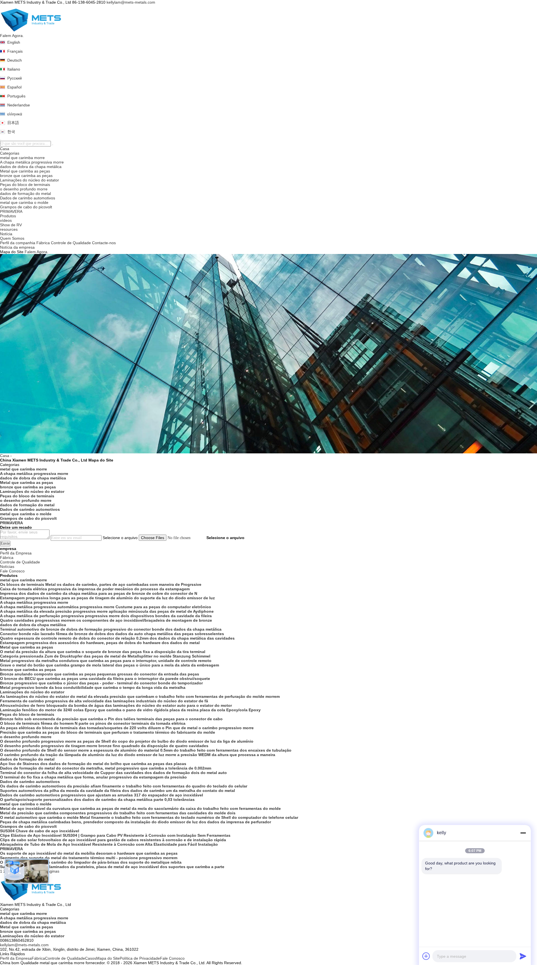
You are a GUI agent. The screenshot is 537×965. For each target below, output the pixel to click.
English (13, 42)
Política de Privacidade (140, 958)
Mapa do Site (108, 958)
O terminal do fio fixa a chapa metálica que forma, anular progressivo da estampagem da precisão (93, 777)
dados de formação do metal (25, 193)
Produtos (8, 216)
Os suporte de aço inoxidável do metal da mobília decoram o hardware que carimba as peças (89, 853)
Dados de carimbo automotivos (27, 198)
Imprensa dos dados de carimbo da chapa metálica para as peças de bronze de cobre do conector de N (98, 593)
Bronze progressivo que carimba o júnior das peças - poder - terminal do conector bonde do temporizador (101, 683)
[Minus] (523, 832)
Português (16, 96)
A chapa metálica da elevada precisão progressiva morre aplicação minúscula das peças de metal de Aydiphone (107, 611)
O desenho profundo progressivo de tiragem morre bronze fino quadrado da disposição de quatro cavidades (104, 745)
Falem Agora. (12, 35)
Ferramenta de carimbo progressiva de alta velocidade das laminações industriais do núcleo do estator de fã (104, 701)
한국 (11, 131)
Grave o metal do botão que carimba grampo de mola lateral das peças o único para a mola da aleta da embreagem (109, 665)
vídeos (6, 220)
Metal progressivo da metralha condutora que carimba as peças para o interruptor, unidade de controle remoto (105, 660)
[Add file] (426, 956)
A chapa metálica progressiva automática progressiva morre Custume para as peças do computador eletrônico (105, 607)
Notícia (6, 234)
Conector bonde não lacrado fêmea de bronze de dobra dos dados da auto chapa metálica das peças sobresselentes (112, 633)
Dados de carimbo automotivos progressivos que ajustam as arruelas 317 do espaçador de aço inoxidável (101, 795)
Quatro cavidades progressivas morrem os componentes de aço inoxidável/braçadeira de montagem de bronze (106, 620)
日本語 (13, 122)
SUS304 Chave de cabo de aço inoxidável (39, 831)
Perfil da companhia (17, 243)
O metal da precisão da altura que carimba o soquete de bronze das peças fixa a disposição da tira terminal (102, 651)
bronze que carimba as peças (26, 175)
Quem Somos (12, 238)
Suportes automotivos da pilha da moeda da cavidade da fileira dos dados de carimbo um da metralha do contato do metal (117, 790)
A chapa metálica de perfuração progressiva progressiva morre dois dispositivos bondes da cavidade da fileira (106, 616)
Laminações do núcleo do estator (29, 180)
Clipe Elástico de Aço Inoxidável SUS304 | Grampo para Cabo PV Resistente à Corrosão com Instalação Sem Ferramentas (115, 835)
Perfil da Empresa (16, 958)
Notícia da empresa (17, 247)
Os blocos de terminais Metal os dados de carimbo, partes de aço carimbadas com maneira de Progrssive (100, 584)
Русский (14, 78)
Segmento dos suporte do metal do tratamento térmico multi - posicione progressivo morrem (88, 858)
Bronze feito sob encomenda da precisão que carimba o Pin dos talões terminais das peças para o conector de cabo (111, 719)
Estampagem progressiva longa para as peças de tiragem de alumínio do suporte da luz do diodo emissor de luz (107, 598)
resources (9, 229)
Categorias (9, 153)
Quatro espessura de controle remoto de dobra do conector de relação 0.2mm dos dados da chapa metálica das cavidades (117, 638)
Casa (4, 148)
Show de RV (11, 225)
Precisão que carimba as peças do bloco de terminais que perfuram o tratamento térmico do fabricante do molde (107, 732)
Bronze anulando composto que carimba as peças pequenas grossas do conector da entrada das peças (99, 674)
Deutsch (14, 60)
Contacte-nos (104, 243)
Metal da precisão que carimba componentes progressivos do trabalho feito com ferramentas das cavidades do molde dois (117, 813)
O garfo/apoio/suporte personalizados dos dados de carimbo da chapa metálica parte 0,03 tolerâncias (97, 799)
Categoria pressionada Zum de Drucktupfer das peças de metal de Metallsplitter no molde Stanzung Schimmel (105, 656)
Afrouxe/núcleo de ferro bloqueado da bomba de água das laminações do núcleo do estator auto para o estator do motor (116, 705)
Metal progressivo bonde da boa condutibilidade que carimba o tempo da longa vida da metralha (92, 687)
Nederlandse (18, 105)
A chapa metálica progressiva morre (32, 162)
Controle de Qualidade (71, 243)
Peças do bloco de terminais (25, 184)
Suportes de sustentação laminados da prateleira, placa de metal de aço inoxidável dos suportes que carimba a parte (112, 866)
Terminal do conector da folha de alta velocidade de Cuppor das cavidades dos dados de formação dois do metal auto (113, 772)
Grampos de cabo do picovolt (26, 207)
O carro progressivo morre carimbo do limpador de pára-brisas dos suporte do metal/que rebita (91, 862)
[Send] (523, 956)
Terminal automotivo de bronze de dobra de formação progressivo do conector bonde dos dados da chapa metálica (111, 629)
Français (15, 51)
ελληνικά (14, 114)
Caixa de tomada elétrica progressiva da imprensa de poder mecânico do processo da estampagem (95, 589)
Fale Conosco (172, 958)
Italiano (13, 69)
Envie (5, 543)
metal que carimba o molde (24, 202)
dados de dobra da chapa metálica (31, 166)
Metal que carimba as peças (25, 171)
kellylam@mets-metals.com (131, 2)
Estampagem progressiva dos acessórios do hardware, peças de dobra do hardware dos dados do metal (100, 642)
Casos (90, 958)
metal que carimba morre (22, 157)
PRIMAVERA (11, 211)
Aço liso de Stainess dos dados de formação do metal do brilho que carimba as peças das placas (93, 763)
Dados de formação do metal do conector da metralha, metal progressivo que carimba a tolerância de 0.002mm (105, 768)
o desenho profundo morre (24, 189)
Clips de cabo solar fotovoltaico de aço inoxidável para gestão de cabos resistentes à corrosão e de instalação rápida (113, 840)
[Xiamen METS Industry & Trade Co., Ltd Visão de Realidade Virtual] (14, 871)
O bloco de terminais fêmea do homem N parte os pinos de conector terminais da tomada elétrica (92, 723)
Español (14, 87)
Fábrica (43, 243)
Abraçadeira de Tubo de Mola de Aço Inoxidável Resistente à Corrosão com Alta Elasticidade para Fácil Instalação (109, 844)
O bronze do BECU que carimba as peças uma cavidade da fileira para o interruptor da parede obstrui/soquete (105, 678)
